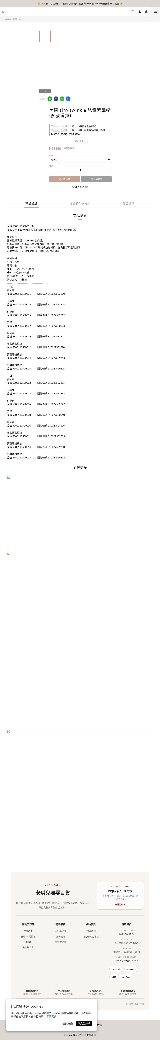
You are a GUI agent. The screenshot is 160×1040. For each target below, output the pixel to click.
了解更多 (51, 1016)
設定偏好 (68, 1023)
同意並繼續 (84, 1023)
